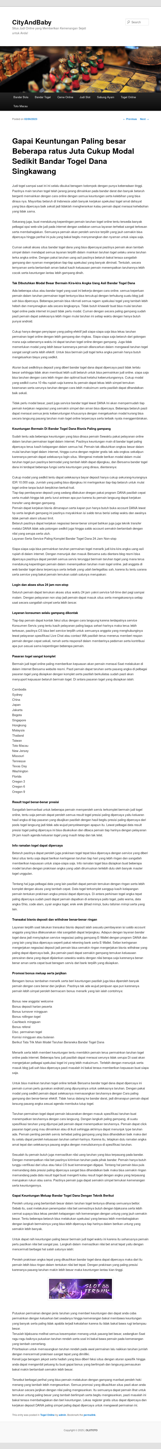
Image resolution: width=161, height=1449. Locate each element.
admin (62, 1415)
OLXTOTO (91, 1430)
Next (144, 119)
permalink (90, 1415)
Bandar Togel (43, 97)
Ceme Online (65, 97)
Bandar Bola (20, 97)
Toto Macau (20, 106)
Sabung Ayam (105, 97)
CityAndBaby (32, 21)
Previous (130, 119)
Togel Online (128, 97)
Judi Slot (85, 97)
